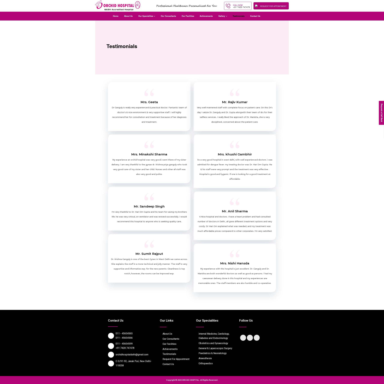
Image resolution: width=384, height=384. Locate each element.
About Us (128, 16)
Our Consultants (168, 16)
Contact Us (255, 16)
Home (115, 16)
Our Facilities (188, 16)
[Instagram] (250, 338)
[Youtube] (257, 338)
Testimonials (238, 16)
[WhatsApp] (379, 379)
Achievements (206, 16)
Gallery (221, 16)
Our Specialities (145, 16)
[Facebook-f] (243, 338)
